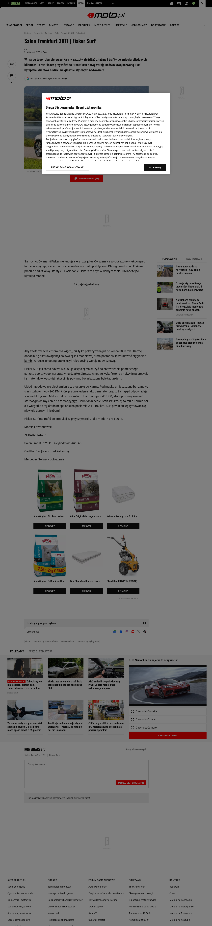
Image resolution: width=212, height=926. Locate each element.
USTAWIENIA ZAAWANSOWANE (67, 167)
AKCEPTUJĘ (155, 167)
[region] (106, 133)
